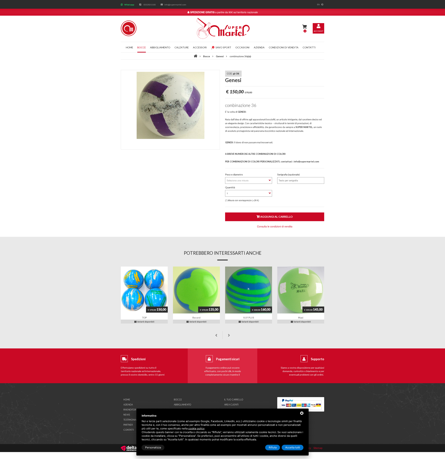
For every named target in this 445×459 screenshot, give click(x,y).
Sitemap (317, 448)
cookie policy (196, 428)
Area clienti (231, 404)
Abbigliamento (160, 47)
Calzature (182, 47)
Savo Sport (223, 47)
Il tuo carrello (233, 399)
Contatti (309, 47)
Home (129, 47)
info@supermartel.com (175, 4)
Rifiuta (273, 447)
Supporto (317, 359)
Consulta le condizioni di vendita (274, 226)
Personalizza (153, 447)
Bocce (141, 47)
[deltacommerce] (128, 448)
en (318, 4)
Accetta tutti (292, 447)
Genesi (220, 56)
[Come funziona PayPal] (300, 404)
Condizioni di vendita (283, 47)
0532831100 (149, 4)
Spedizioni (138, 359)
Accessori (200, 47)
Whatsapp (129, 4)
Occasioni (242, 47)
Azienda (259, 47)
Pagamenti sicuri (227, 359)
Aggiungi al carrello (276, 216)
